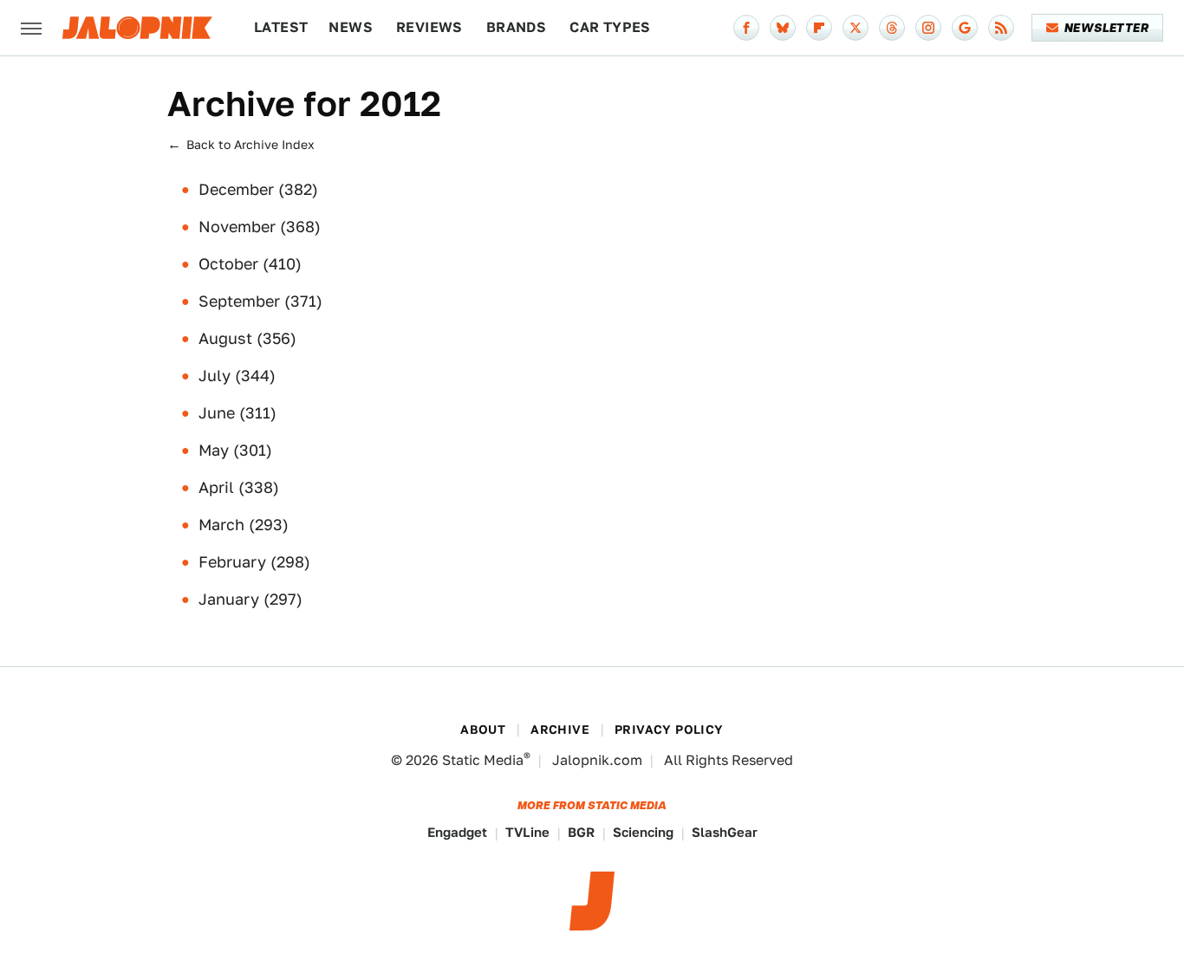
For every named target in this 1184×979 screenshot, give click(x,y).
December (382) (258, 189)
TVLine (527, 832)
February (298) (254, 562)
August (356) (247, 338)
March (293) (243, 524)
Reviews (429, 27)
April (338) (238, 487)
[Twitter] (855, 28)
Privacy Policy (669, 729)
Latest (281, 27)
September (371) (260, 301)
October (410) (250, 264)
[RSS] (1001, 28)
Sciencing (643, 832)
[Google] (965, 28)
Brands (516, 27)
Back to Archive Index (250, 145)
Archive (559, 729)
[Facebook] (746, 28)
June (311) (237, 413)
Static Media (483, 760)
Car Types (610, 27)
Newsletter (1106, 27)
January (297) (250, 599)
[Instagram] (928, 28)
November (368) (259, 226)
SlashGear (725, 832)
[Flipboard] (819, 28)
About (482, 729)
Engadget (457, 832)
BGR (581, 832)
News (351, 27)
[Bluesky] (783, 28)
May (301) (235, 450)
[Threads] (892, 28)
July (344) (237, 375)
